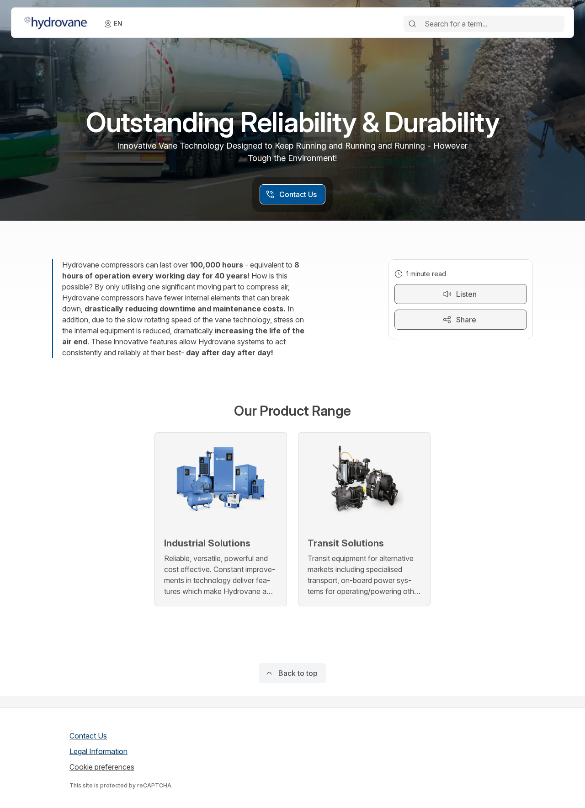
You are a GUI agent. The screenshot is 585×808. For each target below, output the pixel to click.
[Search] (412, 24)
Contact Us (88, 735)
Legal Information (98, 751)
